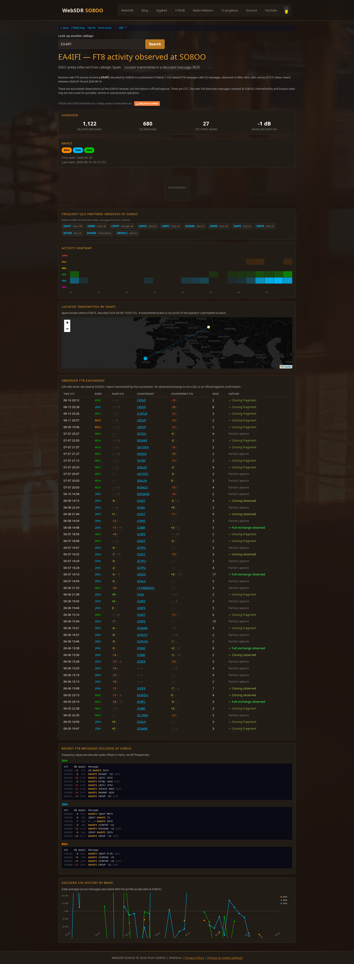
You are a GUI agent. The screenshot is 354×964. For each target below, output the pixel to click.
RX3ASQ (142, 487)
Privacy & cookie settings (225, 958)
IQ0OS (141, 574)
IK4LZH (142, 467)
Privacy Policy (194, 958)
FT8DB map (78, 28)
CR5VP (141, 400)
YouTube (271, 10)
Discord (251, 10)
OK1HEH (143, 447)
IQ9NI (141, 521)
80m (67, 150)
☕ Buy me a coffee (147, 103)
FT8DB (180, 10)
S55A (140, 594)
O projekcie (230, 10)
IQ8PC (141, 702)
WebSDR (82, 10)
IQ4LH (141, 581)
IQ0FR (141, 661)
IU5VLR (142, 413)
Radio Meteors (203, 10)
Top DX (91, 28)
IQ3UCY (142, 635)
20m (78, 150)
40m (89, 150)
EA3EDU (142, 695)
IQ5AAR (142, 628)
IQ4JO (141, 507)
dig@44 (161, 10)
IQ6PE (141, 534)
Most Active (105, 28)
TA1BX (141, 460)
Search (155, 44)
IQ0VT (141, 501)
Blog (145, 10)
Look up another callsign (75, 36)
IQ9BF (141, 527)
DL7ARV (142, 715)
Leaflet (287, 366)
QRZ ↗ (122, 28)
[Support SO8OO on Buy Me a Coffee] (286, 10)
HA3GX (142, 454)
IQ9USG (142, 641)
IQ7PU (141, 548)
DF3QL (141, 434)
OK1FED (142, 474)
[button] (67, 323)
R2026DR (143, 494)
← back (64, 28)
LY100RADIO (145, 588)
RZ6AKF (142, 440)
